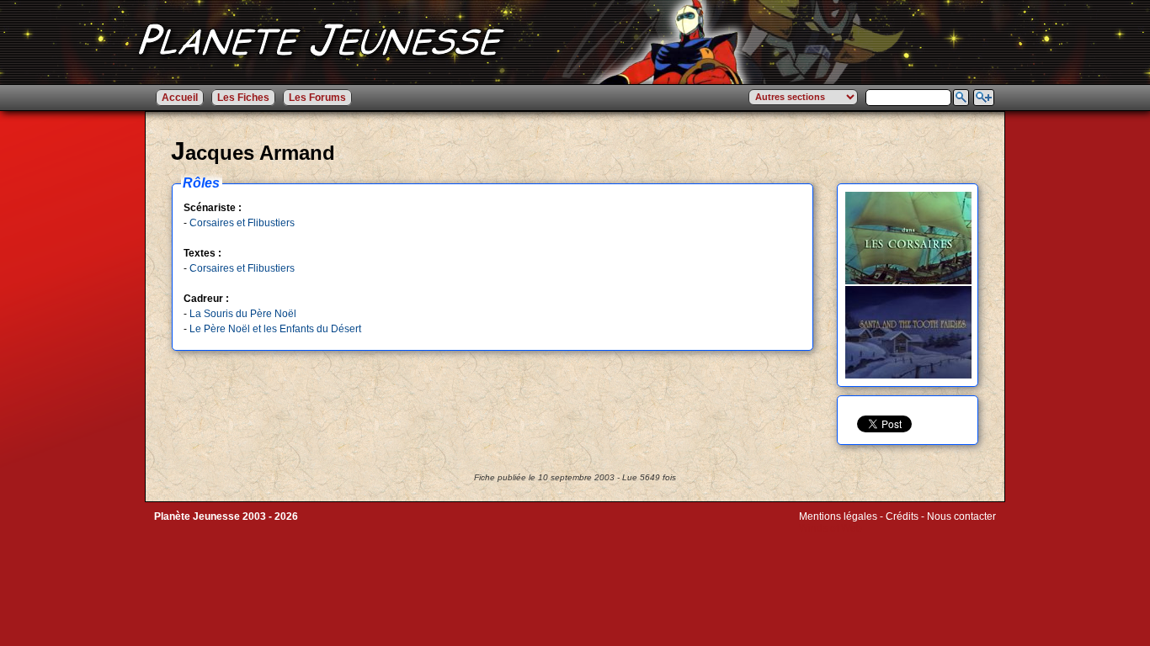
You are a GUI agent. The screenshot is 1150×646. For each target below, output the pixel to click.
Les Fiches (243, 97)
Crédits (902, 516)
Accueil (180, 97)
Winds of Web (830, 528)
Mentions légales (838, 516)
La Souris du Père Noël (242, 314)
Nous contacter (961, 516)
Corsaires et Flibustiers (242, 223)
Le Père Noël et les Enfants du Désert (275, 329)
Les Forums (317, 97)
